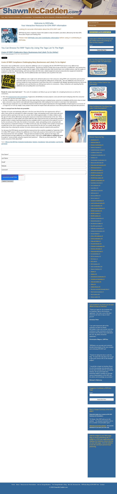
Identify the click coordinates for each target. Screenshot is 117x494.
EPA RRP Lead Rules (96, 175)
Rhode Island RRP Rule (97, 251)
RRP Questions (95, 264)
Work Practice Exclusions (97, 291)
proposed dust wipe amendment (17, 97)
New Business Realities (97, 223)
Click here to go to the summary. (97, 425)
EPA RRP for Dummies (97, 172)
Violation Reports (95, 286)
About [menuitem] (6, 17)
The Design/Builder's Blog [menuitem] (38, 17)
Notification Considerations (97, 228)
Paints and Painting (96, 241)
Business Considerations (97, 144)
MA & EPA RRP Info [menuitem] (94, 22)
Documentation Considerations (98, 160)
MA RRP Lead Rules (96, 210)
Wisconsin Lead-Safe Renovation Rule (100, 289)
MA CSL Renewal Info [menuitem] (49, 17)
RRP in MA (94, 261)
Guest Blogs (94, 187)
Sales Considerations (96, 266)
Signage (93, 271)
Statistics (35, 142)
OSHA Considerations (97, 238)
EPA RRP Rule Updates (97, 177)
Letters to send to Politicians (98, 208)
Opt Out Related (95, 233)
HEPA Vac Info (95, 193)
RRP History (94, 258)
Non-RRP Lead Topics (96, 225)
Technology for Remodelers (98, 279)
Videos (93, 284)
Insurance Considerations (97, 200)
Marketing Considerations (97, 218)
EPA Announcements (96, 167)
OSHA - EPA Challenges (97, 236)
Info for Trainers (95, 198)
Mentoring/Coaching (96, 220)
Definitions (94, 157)
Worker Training (95, 296)
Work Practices (95, 294)
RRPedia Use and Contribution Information (43, 38)
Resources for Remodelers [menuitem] (14, 17)
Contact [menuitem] (71, 17)
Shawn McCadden (10, 54)
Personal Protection (96, 243)
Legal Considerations (96, 205)
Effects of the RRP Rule (11, 142)
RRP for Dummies (96, 256)
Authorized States (95, 142)
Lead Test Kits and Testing (98, 203)
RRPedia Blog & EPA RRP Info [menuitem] (62, 17)
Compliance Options (96, 152)
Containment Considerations (98, 155)
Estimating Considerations (25, 142)
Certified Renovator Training (98, 149)
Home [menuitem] (2, 17)
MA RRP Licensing (96, 213)
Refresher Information (96, 248)
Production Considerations (98, 246)
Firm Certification (95, 185)
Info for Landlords (96, 195)
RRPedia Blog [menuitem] (92, 25)
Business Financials (96, 147)
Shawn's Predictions (96, 269)
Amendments (41, 142)
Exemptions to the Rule (97, 182)
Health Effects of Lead (97, 190)
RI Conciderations (95, 253)
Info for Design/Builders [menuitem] (26, 17)
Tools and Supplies (50, 142)
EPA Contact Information (97, 170)
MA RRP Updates (96, 215)
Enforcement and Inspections (98, 165)
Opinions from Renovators (98, 231)
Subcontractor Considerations (98, 276)
